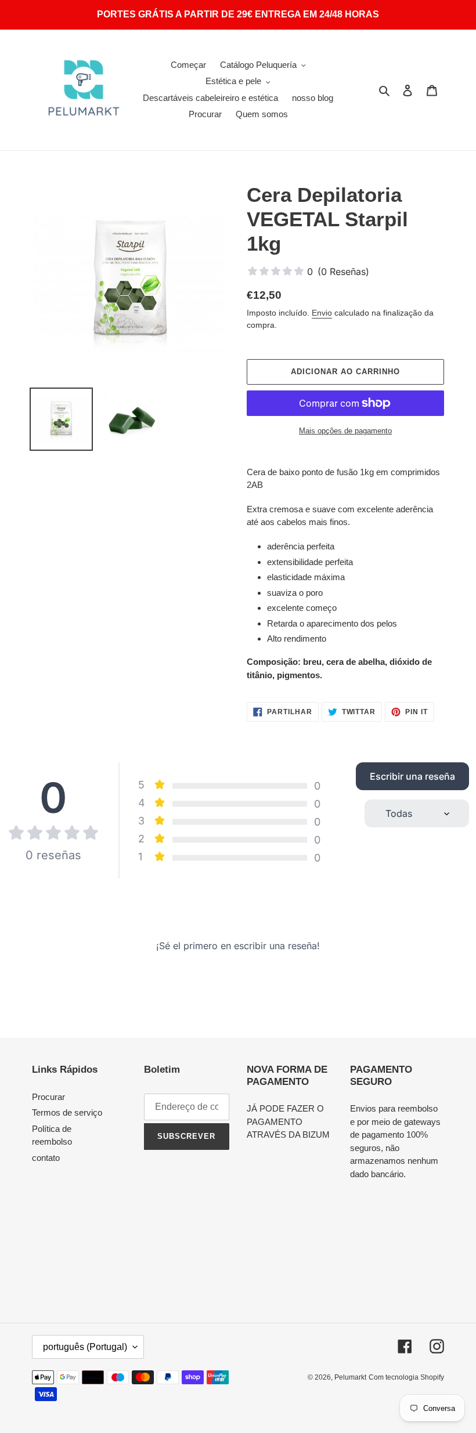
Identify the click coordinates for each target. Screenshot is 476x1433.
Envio (322, 312)
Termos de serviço (67, 1112)
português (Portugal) (85, 1347)
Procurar (48, 1097)
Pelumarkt (350, 1377)
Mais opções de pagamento (345, 430)
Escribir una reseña (412, 776)
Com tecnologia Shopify (406, 1377)
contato (46, 1158)
